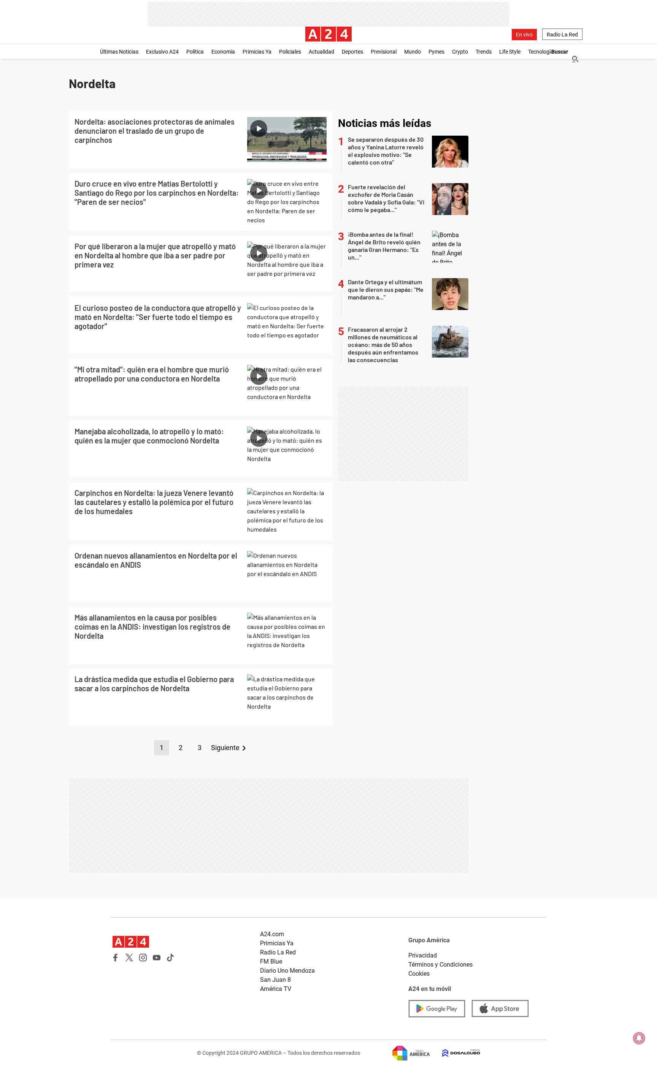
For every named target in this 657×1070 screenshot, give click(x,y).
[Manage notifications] (639, 1038)
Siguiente (225, 748)
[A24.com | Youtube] (156, 957)
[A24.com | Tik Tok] (170, 957)
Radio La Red (562, 35)
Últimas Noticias (119, 52)
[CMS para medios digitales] (455, 1053)
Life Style (510, 52)
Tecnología (541, 52)
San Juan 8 (275, 979)
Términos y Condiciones (440, 964)
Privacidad (422, 955)
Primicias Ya (257, 52)
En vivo (524, 35)
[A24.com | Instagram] (143, 957)
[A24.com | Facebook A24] (115, 957)
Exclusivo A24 (162, 52)
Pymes (436, 52)
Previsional (384, 52)
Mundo (412, 52)
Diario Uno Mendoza (287, 970)
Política (195, 52)
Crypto (460, 52)
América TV (275, 988)
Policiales (290, 52)
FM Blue (271, 961)
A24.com (272, 934)
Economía (223, 52)
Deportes (352, 52)
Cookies (419, 973)
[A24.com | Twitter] (129, 957)
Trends (484, 52)
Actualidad (321, 52)
